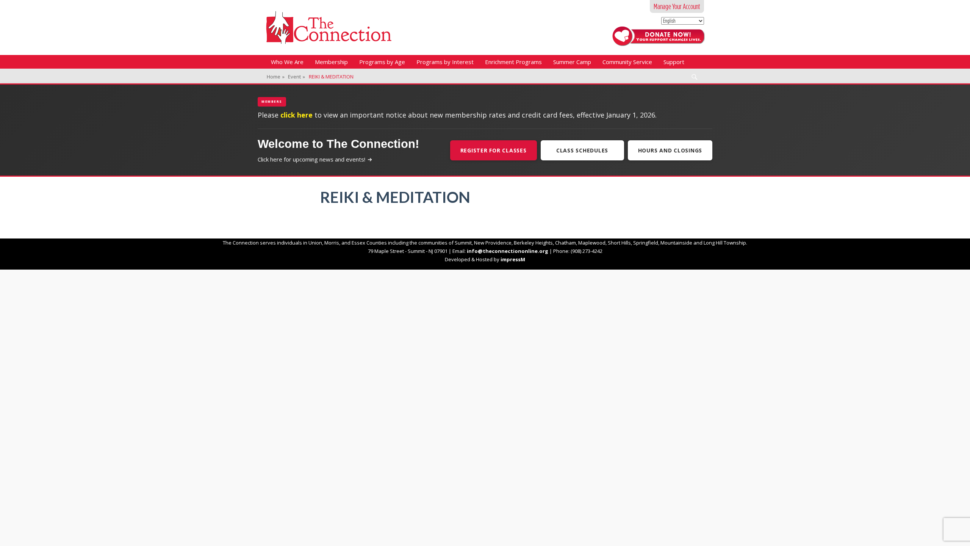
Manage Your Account (677, 6)
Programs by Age (382, 62)
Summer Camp (572, 62)
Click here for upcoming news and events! (311, 159)
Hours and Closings (670, 150)
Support (673, 62)
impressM (513, 259)
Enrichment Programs (513, 62)
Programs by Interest (445, 62)
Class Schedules (582, 150)
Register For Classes (493, 150)
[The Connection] (328, 27)
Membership (331, 62)
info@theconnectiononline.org (507, 251)
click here (296, 114)
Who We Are (287, 62)
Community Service (627, 62)
